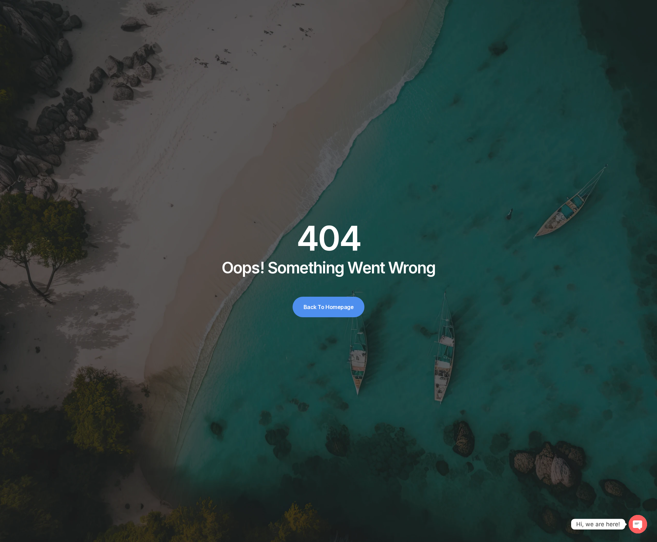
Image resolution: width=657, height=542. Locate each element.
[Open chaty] (638, 524)
